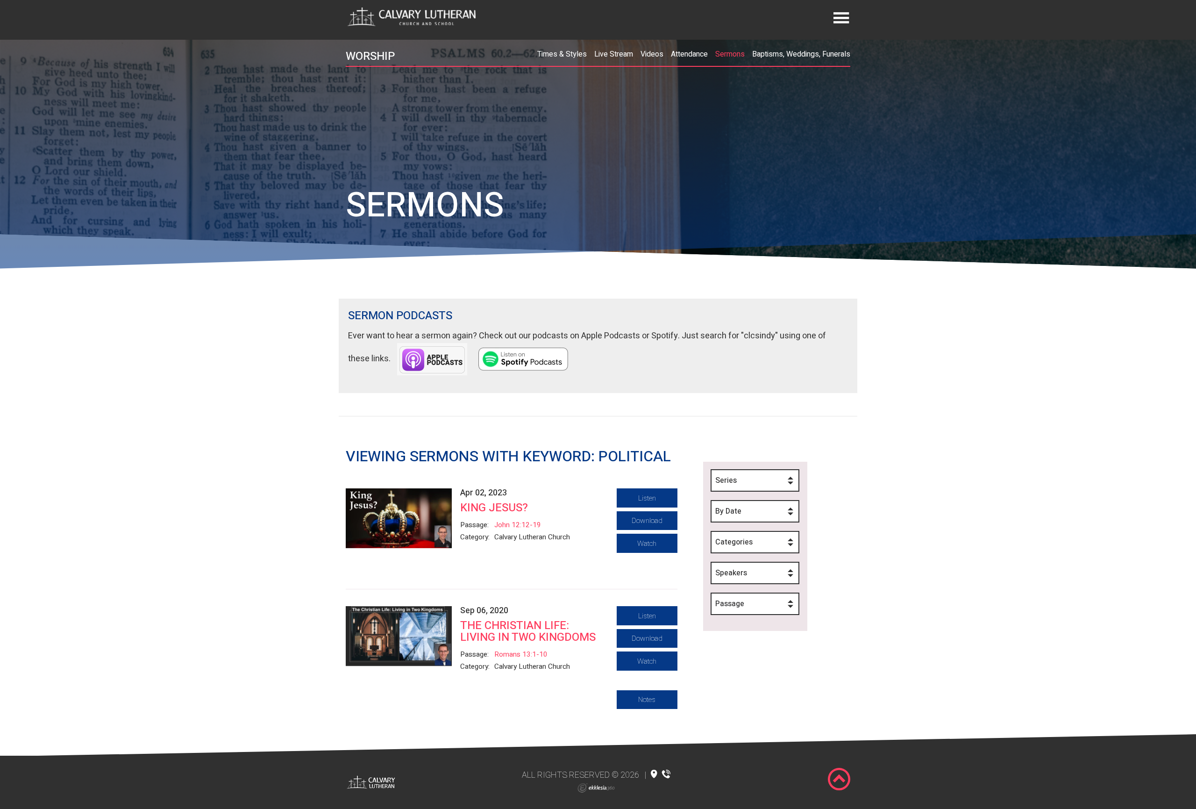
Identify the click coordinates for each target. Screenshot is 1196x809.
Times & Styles (562, 54)
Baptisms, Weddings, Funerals (801, 54)
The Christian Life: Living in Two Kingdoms (528, 631)
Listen (647, 498)
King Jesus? (494, 508)
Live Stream (613, 54)
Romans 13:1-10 (521, 654)
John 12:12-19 (517, 525)
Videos (652, 54)
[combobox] (755, 480)
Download (647, 520)
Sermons (730, 54)
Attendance (689, 54)
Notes (646, 699)
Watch (646, 543)
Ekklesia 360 (596, 788)
